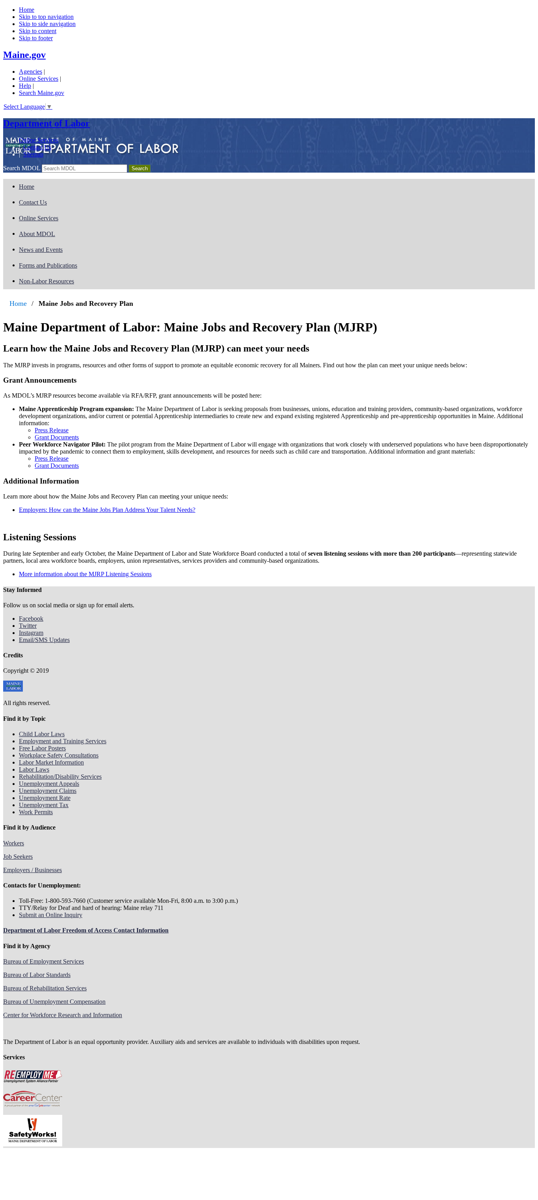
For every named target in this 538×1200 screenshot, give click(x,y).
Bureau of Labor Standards (36, 974)
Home (26, 9)
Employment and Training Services (62, 741)
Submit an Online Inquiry (50, 915)
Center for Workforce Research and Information (62, 1015)
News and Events (41, 249)
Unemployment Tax (44, 805)
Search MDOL (21, 168)
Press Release (52, 430)
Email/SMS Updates (44, 639)
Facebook (31, 618)
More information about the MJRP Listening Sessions (85, 574)
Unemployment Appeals (49, 783)
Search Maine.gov (41, 92)
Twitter (28, 625)
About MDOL (37, 234)
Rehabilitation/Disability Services (60, 776)
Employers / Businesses (32, 870)
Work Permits (36, 812)
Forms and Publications (48, 265)
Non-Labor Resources (46, 281)
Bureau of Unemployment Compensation (54, 1001)
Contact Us (37, 147)
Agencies (30, 71)
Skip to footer (36, 38)
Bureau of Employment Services (43, 961)
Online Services (38, 78)
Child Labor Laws (42, 734)
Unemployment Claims (47, 790)
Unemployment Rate (44, 797)
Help (25, 85)
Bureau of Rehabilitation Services (45, 988)
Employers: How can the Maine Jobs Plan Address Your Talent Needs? (107, 509)
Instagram (31, 632)
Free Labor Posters (42, 748)
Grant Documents (57, 437)
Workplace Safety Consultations (58, 755)
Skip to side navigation (47, 23)
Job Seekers (18, 856)
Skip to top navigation (46, 16)
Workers (13, 843)
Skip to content (37, 31)
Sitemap (33, 154)
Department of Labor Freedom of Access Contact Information (86, 930)
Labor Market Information (51, 762)
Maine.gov (24, 55)
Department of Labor (46, 123)
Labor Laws (34, 769)
